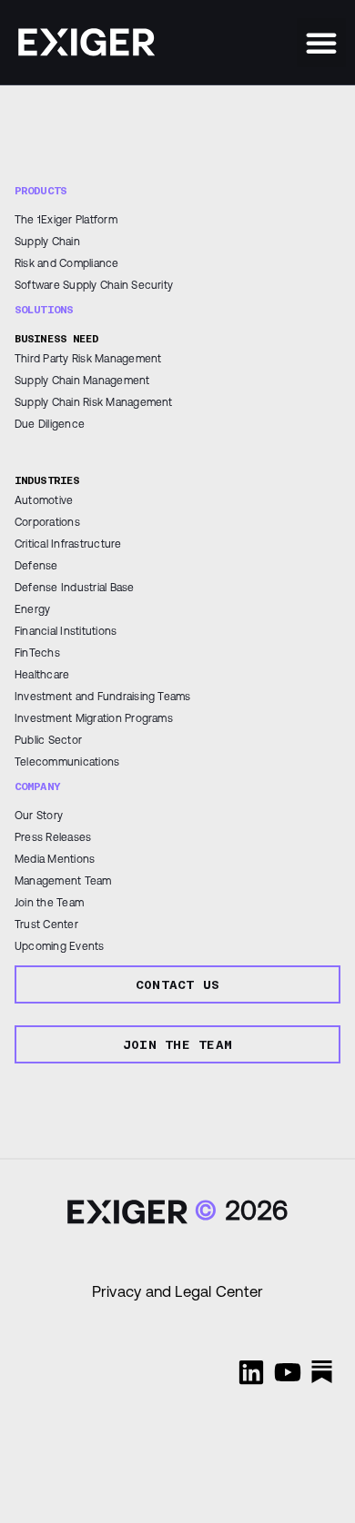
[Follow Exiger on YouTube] (287, 1372)
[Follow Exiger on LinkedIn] (251, 1372)
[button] (321, 42)
